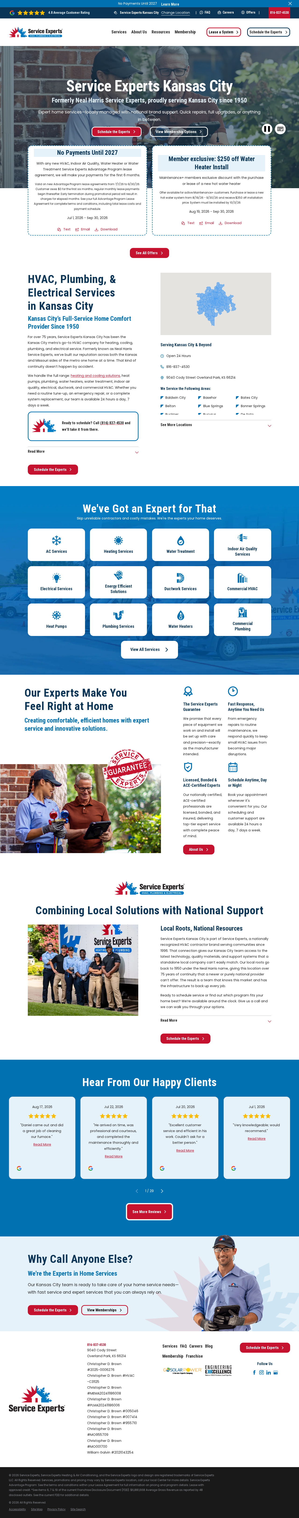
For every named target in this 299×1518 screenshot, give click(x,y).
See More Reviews (146, 1212)
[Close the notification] (290, 3)
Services (170, 1346)
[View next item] (162, 1191)
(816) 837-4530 (112, 423)
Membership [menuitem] (185, 32)
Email (85, 229)
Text (67, 229)
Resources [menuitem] (161, 32)
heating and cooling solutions (95, 375)
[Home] (36, 32)
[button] (280, 129)
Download (109, 229)
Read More (42, 1144)
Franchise (194, 1356)
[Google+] (275, 1372)
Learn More (170, 4)
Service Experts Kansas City (139, 12)
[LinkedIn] (268, 1372)
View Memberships (102, 1310)
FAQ (207, 12)
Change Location (175, 12)
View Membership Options (176, 132)
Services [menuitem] (119, 32)
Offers (250, 12)
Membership (172, 1356)
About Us (196, 849)
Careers (228, 12)
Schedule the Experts (265, 32)
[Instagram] (261, 1372)
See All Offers (147, 253)
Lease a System (221, 32)
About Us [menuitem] (139, 32)
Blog (209, 1346)
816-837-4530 (279, 12)
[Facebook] (254, 1372)
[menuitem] (17, 1509)
